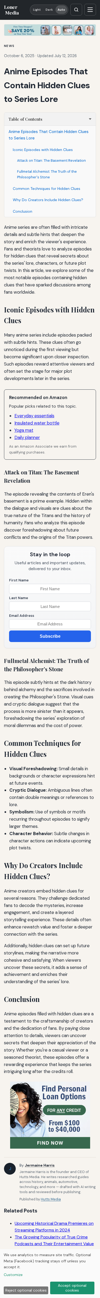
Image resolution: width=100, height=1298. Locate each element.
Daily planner (27, 437)
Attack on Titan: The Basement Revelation (51, 160)
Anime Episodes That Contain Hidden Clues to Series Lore (49, 135)
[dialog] (50, 1273)
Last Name (18, 598)
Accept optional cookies (72, 1288)
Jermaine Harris (40, 1165)
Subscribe (50, 636)
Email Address (21, 615)
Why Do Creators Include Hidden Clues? (48, 199)
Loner (11, 9)
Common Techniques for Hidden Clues (46, 188)
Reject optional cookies (26, 1290)
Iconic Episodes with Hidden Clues (43, 149)
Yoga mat (23, 430)
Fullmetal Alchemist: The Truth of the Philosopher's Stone (47, 174)
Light (37, 10)
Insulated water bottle (36, 423)
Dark (49, 10)
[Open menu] (90, 10)
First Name (19, 580)
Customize (13, 1274)
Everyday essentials (34, 416)
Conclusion (22, 211)
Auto (61, 10)
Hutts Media (51, 1199)
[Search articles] (76, 10)
